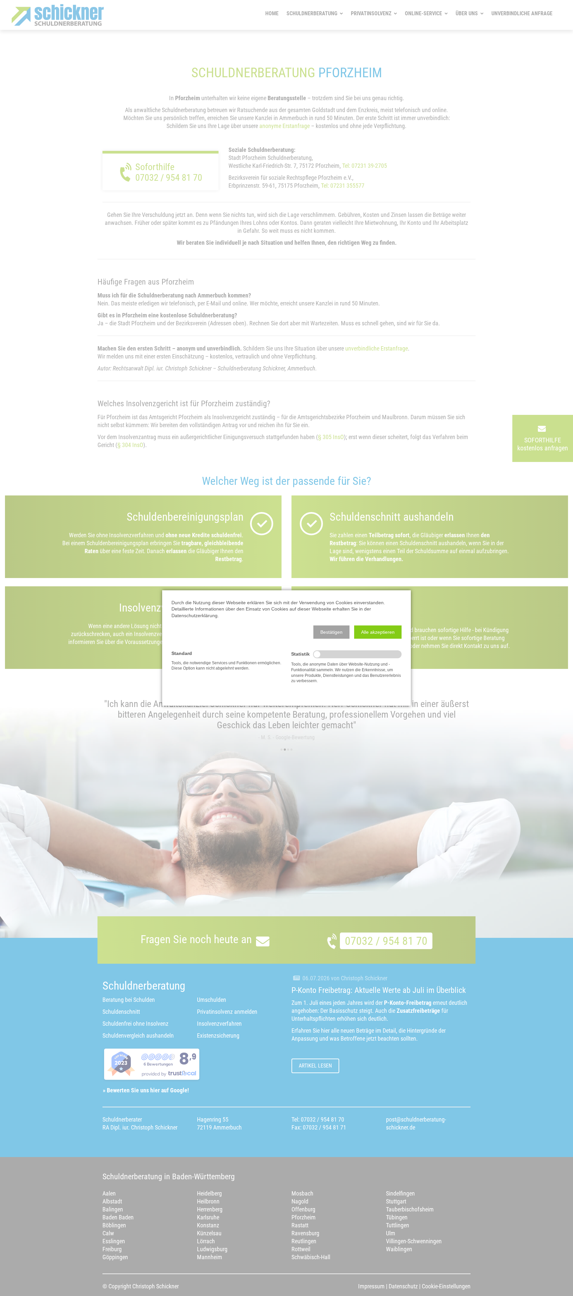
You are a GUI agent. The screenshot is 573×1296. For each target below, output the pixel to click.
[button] (331, 632)
